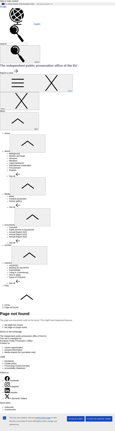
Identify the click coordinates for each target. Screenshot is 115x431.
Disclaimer (9, 361)
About (7, 151)
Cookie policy (10, 363)
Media (7, 194)
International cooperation (20, 165)
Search (3, 44)
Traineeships (14, 270)
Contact (7, 245)
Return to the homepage (11, 332)
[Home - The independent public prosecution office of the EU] (3, 7)
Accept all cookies (76, 419)
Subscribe (8, 407)
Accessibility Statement (14, 368)
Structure (13, 158)
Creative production (18, 199)
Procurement (15, 168)
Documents (9, 225)
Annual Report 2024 (18, 234)
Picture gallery (15, 201)
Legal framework (16, 163)
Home (7, 133)
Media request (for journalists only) (19, 352)
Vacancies (13, 265)
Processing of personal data (17, 366)
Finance (12, 170)
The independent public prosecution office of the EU (23, 336)
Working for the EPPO (19, 268)
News (11, 196)
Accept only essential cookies (99, 419)
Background (14, 154)
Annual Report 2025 (18, 232)
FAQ (6, 285)
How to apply (15, 275)
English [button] (37, 24)
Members (13, 161)
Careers (8, 263)
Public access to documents (21, 230)
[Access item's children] (27, 144)
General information (13, 350)
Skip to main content (9, 1)
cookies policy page (43, 418)
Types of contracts (17, 277)
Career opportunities (13, 347)
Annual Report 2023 (18, 237)
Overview (13, 227)
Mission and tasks (17, 156)
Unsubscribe (10, 409)
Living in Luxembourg (18, 272)
